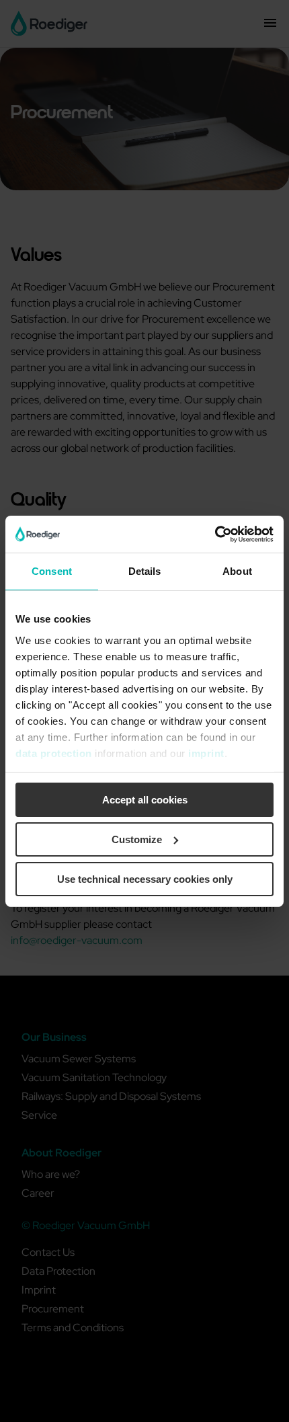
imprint (206, 752)
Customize (137, 839)
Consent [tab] (52, 571)
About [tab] (237, 571)
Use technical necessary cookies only (145, 878)
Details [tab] (144, 571)
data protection (53, 752)
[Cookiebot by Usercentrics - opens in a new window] (215, 534)
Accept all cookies (145, 799)
